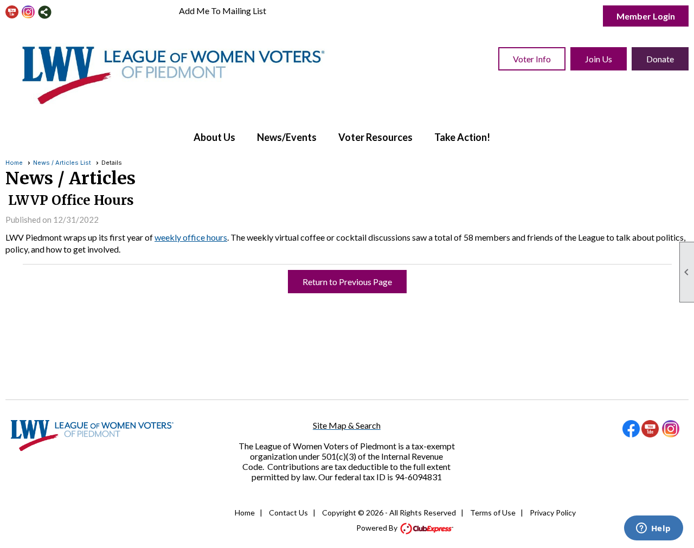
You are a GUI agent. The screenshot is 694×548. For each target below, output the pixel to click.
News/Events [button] (287, 137)
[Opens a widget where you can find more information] (653, 529)
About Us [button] (214, 137)
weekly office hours (191, 237)
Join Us (598, 59)
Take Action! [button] (462, 137)
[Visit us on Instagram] (28, 12)
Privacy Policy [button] (553, 512)
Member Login (645, 16)
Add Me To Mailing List (222, 10)
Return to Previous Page (347, 281)
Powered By (377, 527)
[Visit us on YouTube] (12, 12)
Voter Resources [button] (375, 137)
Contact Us (288, 512)
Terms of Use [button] (493, 512)
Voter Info (532, 59)
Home (14, 162)
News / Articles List (62, 162)
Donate (660, 59)
